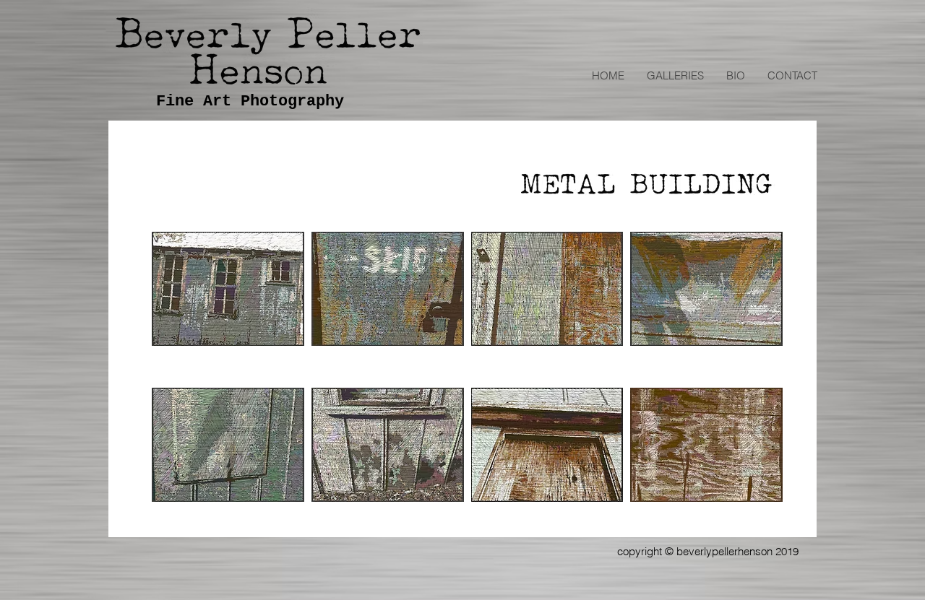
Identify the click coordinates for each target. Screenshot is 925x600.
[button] (675, 76)
